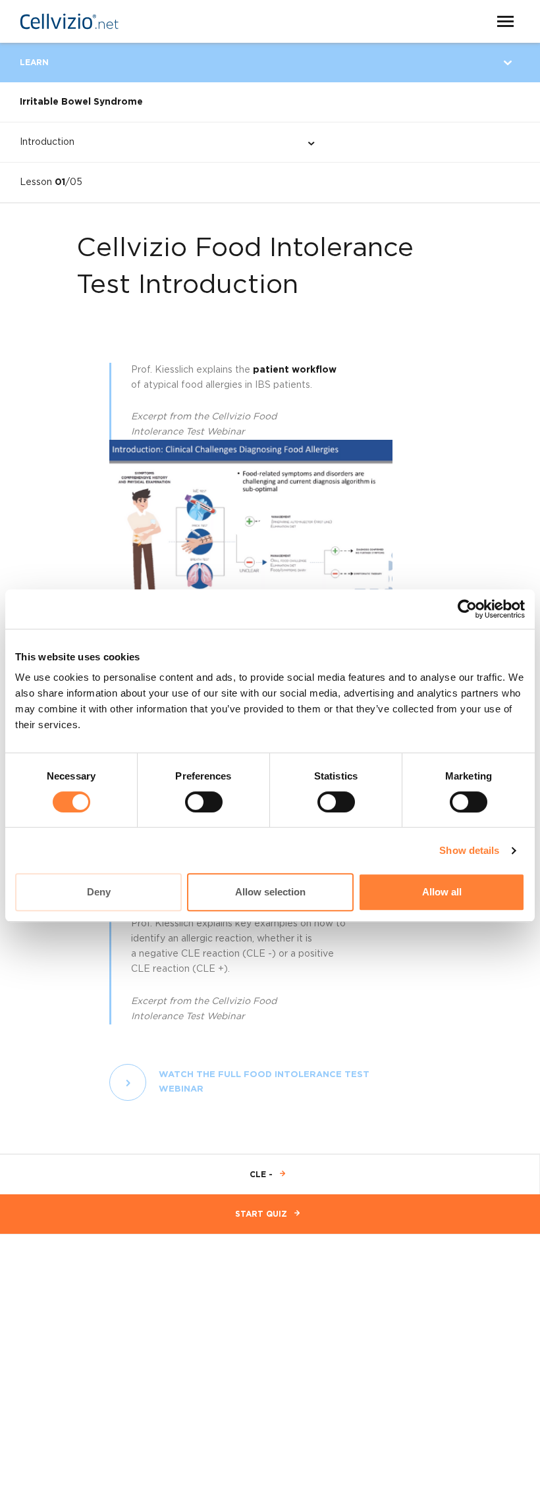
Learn (34, 62)
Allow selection (270, 891)
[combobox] (156, 142)
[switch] (204, 801)
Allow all (442, 891)
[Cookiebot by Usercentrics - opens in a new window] (467, 609)
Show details (469, 850)
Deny (99, 891)
